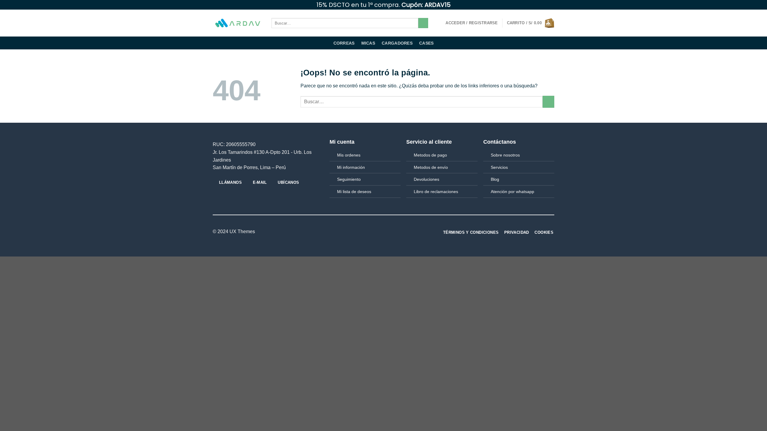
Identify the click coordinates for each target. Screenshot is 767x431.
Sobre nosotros (505, 155)
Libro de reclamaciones (436, 191)
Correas (344, 43)
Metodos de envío (431, 167)
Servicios (499, 167)
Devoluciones (426, 179)
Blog (495, 179)
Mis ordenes (348, 155)
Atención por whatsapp (512, 191)
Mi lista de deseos (354, 191)
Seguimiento (349, 179)
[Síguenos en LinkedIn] (380, 232)
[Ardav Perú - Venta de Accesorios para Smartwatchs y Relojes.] (237, 23)
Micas (368, 43)
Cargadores (397, 43)
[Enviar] (423, 23)
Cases (426, 43)
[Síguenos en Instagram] (540, 5)
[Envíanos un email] (551, 5)
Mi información (351, 167)
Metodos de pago (430, 155)
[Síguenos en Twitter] (545, 5)
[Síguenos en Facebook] (534, 5)
